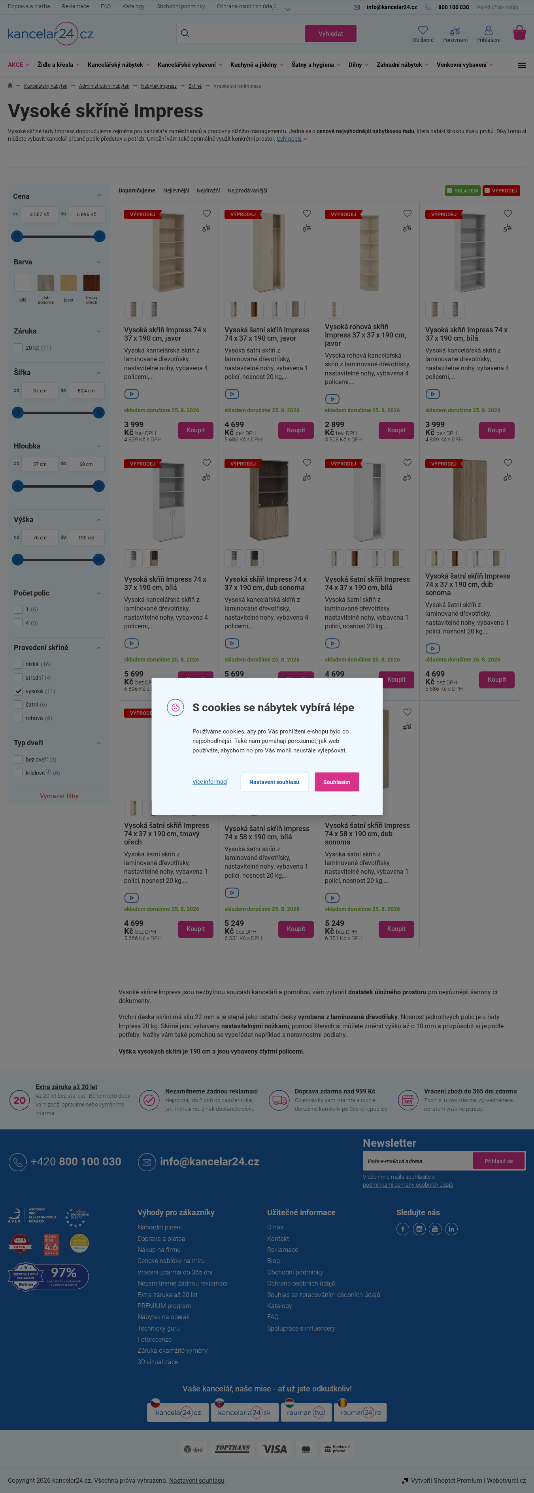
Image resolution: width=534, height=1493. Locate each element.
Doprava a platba (29, 6)
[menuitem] (17, 65)
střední (38, 678)
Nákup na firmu (159, 1250)
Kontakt (278, 1238)
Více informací (209, 782)
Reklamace (75, 6)
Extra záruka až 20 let (66, 1087)
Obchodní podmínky (181, 6)
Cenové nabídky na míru (171, 1261)
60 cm (86, 464)
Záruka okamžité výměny (173, 1350)
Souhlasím (336, 782)
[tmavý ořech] (91, 290)
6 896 (83, 214)
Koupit (196, 430)
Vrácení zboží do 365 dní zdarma (470, 1091)
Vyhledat (331, 34)
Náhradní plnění (160, 1227)
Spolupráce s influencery (301, 1328)
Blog (273, 1261)
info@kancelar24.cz (209, 1161)
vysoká (39, 691)
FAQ (106, 6)
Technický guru (159, 1328)
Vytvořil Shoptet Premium (446, 1480)
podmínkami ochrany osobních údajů (408, 1185)
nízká (37, 664)
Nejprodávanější (247, 190)
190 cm (86, 538)
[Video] (168, 394)
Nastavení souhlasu (274, 782)
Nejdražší (208, 190)
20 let (37, 348)
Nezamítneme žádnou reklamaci (211, 1091)
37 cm (40, 391)
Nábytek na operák (164, 1317)
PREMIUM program (164, 1306)
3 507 (36, 214)
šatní (35, 704)
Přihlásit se (499, 1160)
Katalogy (134, 6)
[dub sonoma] (46, 290)
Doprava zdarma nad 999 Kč (335, 1091)
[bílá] (23, 290)
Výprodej (504, 191)
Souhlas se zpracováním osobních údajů (323, 1295)
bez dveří (40, 759)
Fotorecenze (155, 1339)
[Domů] (10, 86)
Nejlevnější (176, 190)
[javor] (68, 290)
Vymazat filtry (59, 796)
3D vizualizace (158, 1362)
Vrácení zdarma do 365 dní (175, 1272)
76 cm (40, 538)
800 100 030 (76, 1161)
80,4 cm (86, 391)
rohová (38, 718)
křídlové (42, 773)
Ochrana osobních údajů (247, 6)
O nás (275, 1227)
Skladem (466, 191)
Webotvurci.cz (506, 1480)
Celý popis (289, 139)
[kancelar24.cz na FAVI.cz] (20, 1248)
